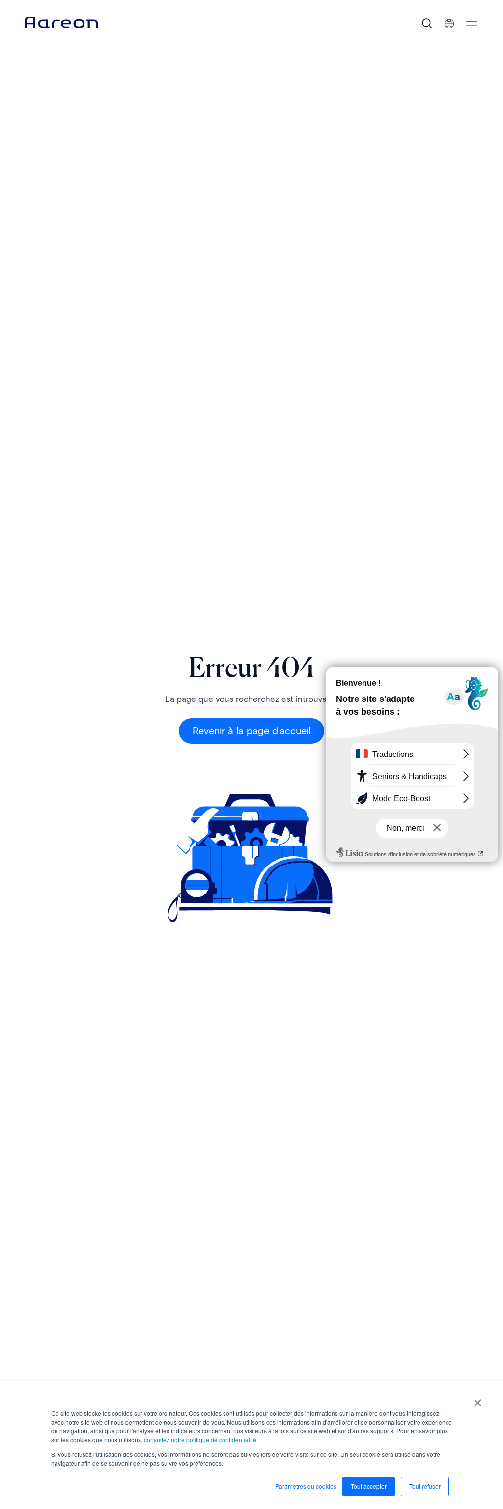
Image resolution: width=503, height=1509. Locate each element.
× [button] (477, 1399)
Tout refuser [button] (425, 1486)
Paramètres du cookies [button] (305, 1486)
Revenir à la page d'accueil (251, 731)
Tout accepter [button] (369, 1486)
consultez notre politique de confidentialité (200, 1439)
